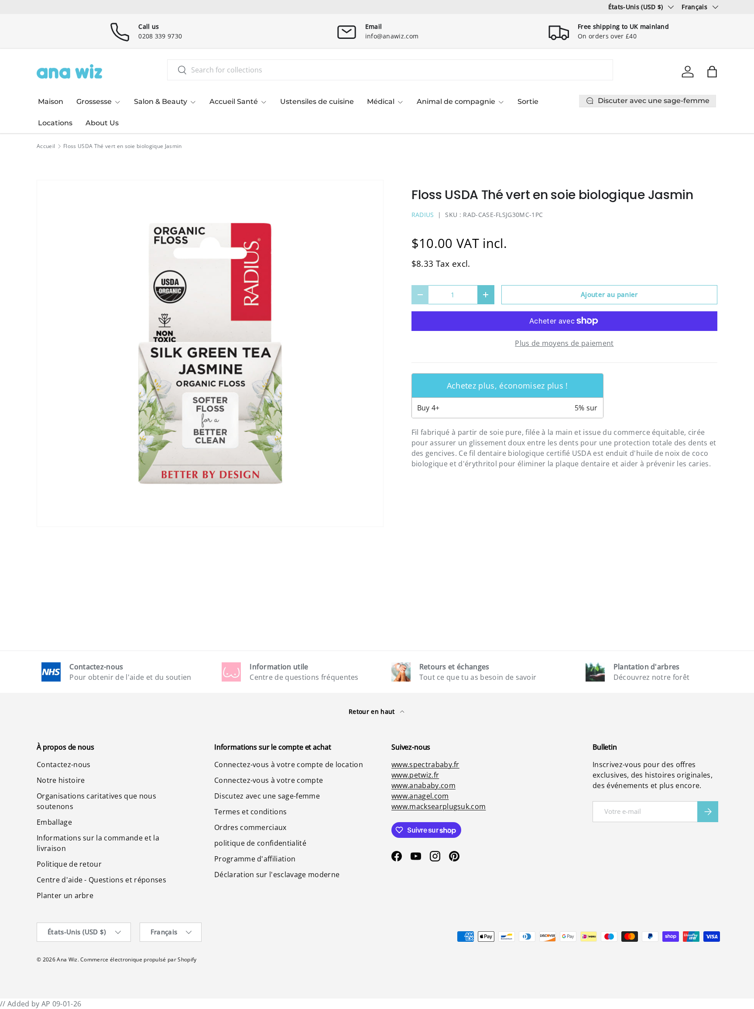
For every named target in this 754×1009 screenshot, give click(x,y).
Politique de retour (69, 864)
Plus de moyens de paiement (564, 343)
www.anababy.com (423, 785)
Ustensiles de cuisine (317, 101)
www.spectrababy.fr (425, 764)
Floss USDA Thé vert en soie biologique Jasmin (122, 146)
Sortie (528, 101)
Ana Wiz (67, 959)
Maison (50, 101)
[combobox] (390, 70)
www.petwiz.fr (415, 775)
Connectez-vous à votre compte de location (288, 764)
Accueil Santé (233, 101)
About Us (102, 123)
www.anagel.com (420, 796)
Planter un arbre (65, 895)
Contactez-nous (63, 764)
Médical (380, 101)
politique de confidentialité (260, 843)
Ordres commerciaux (250, 827)
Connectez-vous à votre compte (268, 780)
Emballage (54, 822)
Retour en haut (373, 711)
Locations (55, 123)
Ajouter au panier (609, 294)
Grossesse (94, 101)
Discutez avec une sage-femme (267, 796)
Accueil (46, 146)
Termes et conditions (250, 811)
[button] (712, 71)
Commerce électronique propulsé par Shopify (138, 959)
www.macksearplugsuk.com (438, 806)
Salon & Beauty (160, 101)
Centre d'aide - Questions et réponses (101, 880)
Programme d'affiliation (254, 859)
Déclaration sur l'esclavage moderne (276, 874)
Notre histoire (61, 780)
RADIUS (422, 214)
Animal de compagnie (456, 101)
